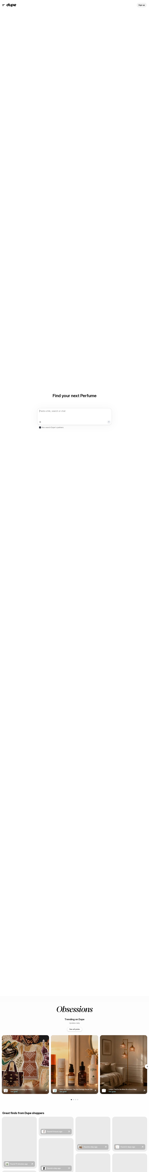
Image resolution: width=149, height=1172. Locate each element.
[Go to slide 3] (75, 1099)
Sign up (142, 5)
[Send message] (109, 422)
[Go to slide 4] (77, 1099)
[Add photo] (40, 422)
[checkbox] (40, 427)
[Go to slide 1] (71, 1099)
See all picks (74, 1029)
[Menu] (3, 5)
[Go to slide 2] (73, 1099)
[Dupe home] (11, 5)
